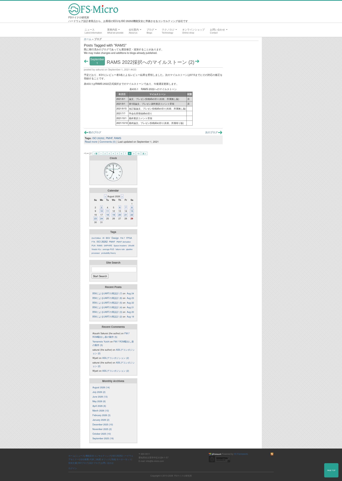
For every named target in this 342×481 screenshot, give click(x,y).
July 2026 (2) (98, 392)
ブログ (151, 29)
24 (101, 218)
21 (126, 214)
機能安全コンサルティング (98, 455)
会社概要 (84, 459)
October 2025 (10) (101, 433)
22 (132, 214)
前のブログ (95, 132)
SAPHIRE (108, 245)
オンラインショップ (193, 29)
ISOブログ (83, 462)
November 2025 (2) (102, 429)
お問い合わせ (218, 29)
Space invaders (120, 245)
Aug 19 (130, 316)
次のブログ (211, 132)
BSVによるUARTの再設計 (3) (107, 312)
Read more (91, 141)
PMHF (109, 138)
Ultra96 (131, 245)
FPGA (129, 237)
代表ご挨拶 (95, 459)
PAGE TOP (331, 470)
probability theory (108, 253)
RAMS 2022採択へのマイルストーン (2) (150, 62)
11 (107, 211)
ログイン (72, 468)
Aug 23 (130, 298)
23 (95, 218)
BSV (108, 237)
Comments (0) (108, 141)
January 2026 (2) (100, 419)
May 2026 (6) (99, 401)
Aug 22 (130, 302)
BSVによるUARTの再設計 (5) (107, 302)
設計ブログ (94, 462)
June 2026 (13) (100, 396)
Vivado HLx (96, 249)
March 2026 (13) (100, 410)
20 (119, 214)
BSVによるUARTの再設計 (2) (107, 316)
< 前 (95, 153)
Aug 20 (130, 312)
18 (107, 214)
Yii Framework (241, 453)
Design (115, 238)
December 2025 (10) (102, 424)
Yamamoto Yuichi (101, 341)
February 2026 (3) (101, 415)
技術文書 (72, 462)
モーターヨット (123, 459)
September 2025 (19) (103, 438)
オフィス (106, 459)
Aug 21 (130, 307)
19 (113, 214)
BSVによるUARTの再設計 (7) (107, 293)
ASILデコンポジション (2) (115, 358)
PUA (93, 245)
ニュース (90, 29)
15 (132, 211)
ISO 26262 (98, 138)
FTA (93, 241)
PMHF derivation (123, 241)
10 (138, 153)
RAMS (117, 138)
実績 (113, 459)
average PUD (108, 249)
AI (103, 237)
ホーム (87, 39)
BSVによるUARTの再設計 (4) (107, 307)
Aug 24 (130, 293)
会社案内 (134, 29)
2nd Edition (96, 238)
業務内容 (112, 29)
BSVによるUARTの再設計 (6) (107, 298)
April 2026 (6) (99, 406)
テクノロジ (168, 29)
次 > (144, 153)
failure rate (120, 249)
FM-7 (122, 238)
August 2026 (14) (101, 387)
